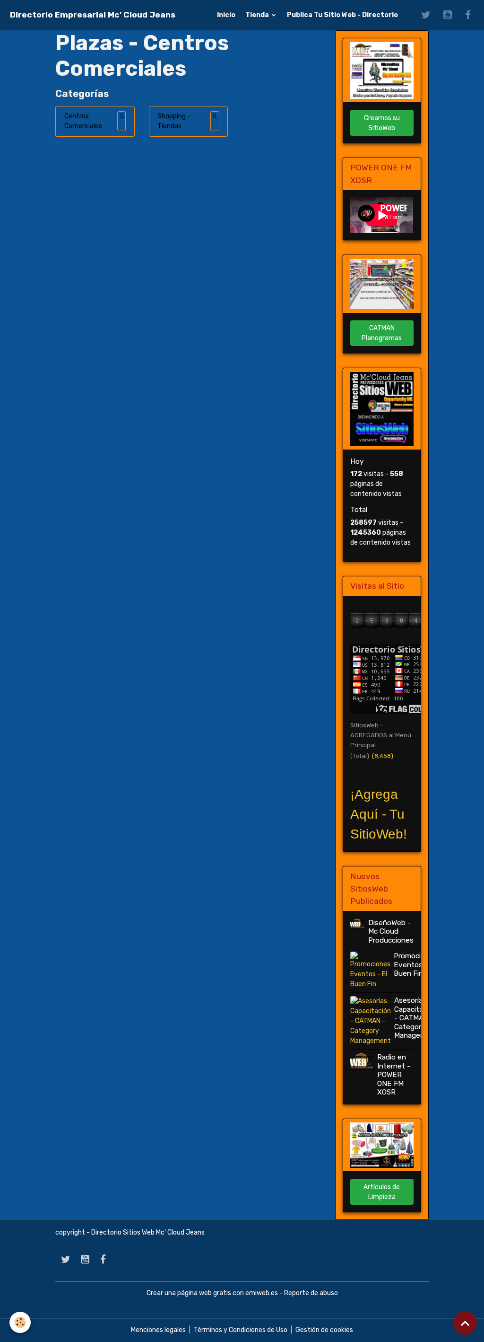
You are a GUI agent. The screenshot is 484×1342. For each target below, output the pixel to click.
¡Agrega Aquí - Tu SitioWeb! (378, 814)
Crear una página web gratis (189, 1293)
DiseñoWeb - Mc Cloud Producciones (391, 931)
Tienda (257, 15)
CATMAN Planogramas (382, 333)
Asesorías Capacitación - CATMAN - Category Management (416, 1018)
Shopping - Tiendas (173, 121)
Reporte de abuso (311, 1293)
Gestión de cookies (324, 1330)
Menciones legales (158, 1330)
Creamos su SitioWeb (382, 123)
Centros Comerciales (83, 121)
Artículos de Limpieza (381, 1192)
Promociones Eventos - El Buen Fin (415, 965)
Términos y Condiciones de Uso (240, 1330)
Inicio (226, 15)
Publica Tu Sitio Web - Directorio (342, 15)
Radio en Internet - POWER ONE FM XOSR (393, 1074)
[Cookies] (20, 1322)
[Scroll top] (465, 1323)
